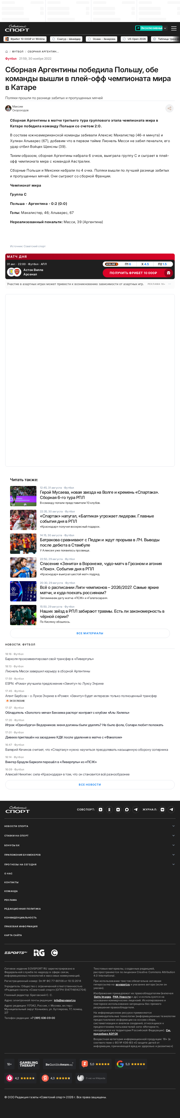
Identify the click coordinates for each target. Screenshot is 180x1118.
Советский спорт (35, 246)
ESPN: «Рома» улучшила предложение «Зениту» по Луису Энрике (54, 683)
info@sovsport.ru (65, 1000)
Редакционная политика (22, 908)
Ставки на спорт (16, 835)
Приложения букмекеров (22, 854)
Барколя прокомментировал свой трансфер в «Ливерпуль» (49, 659)
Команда (11, 891)
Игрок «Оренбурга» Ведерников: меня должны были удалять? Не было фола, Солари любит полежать (84, 725)
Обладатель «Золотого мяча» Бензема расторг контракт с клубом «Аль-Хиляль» (67, 712)
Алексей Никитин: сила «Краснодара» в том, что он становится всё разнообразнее (67, 774)
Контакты (11, 882)
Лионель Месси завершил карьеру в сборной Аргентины (47, 671)
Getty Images (102, 996)
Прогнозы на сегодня (20, 864)
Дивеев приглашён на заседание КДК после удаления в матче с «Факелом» (63, 737)
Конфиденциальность (20, 917)
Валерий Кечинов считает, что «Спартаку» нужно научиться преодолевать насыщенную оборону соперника (86, 749)
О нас (8, 873)
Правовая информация (21, 926)
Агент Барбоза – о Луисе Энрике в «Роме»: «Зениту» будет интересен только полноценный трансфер (81, 696)
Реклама (10, 900)
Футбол (10, 58)
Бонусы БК (12, 845)
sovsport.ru (123, 984)
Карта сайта (13, 935)
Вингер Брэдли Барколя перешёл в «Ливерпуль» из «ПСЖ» (51, 762)
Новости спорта (16, 826)
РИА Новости (122, 996)
